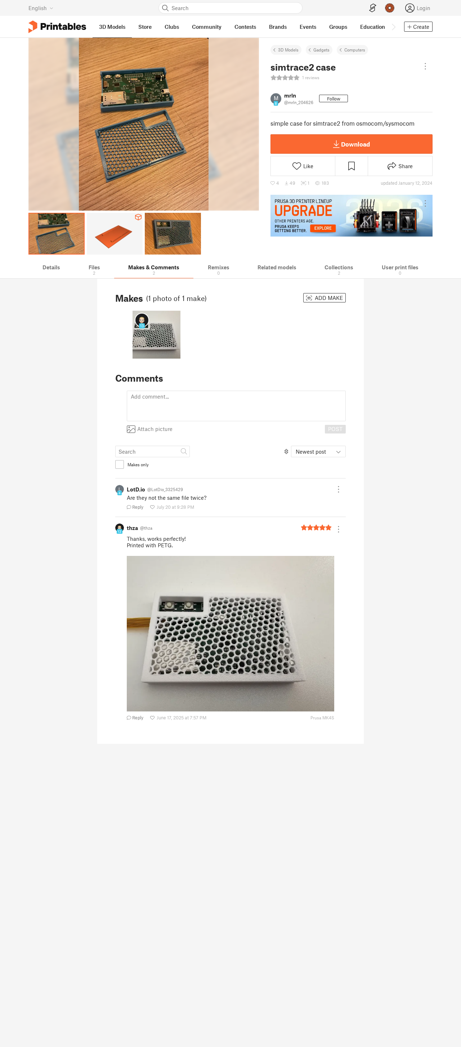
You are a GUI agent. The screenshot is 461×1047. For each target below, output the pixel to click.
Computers (354, 49)
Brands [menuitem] (278, 26)
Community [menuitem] (206, 26)
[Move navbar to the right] (393, 26)
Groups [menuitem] (338, 26)
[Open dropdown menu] (425, 66)
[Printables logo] (57, 27)
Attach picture (155, 429)
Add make (328, 298)
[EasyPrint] (372, 8)
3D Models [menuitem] (112, 26)
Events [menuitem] (308, 26)
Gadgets (321, 49)
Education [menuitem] (372, 26)
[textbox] (236, 406)
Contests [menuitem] (245, 26)
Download (355, 144)
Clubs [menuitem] (172, 26)
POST (335, 429)
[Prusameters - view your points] (389, 8)
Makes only (138, 464)
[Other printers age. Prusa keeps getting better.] (351, 216)
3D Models (288, 49)
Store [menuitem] (145, 26)
